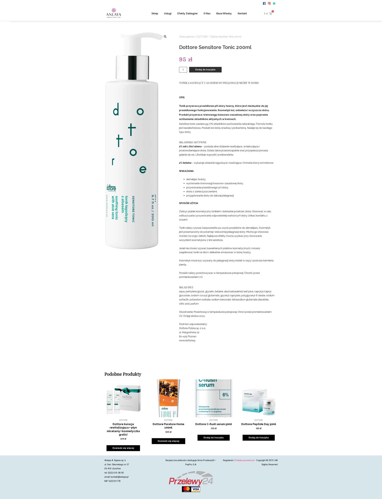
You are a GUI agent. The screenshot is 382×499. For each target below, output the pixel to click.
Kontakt (242, 13)
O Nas (207, 13)
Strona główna (186, 36)
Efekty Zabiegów (187, 13)
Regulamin (228, 460)
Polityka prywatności (245, 460)
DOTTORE (202, 36)
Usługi (167, 13)
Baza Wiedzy (224, 13)
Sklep (154, 13)
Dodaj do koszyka (205, 69)
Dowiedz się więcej (123, 448)
